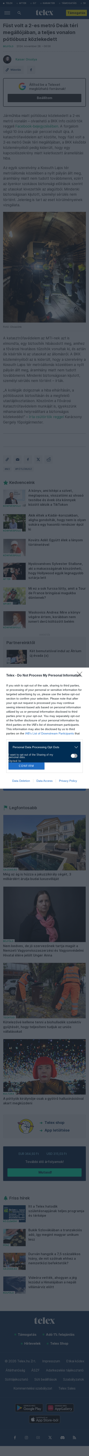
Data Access (44, 780)
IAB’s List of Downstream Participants (49, 733)
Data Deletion (21, 780)
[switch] (74, 756)
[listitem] (42, 747)
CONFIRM (26, 765)
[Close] (81, 676)
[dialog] (44, 728)
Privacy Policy (68, 780)
